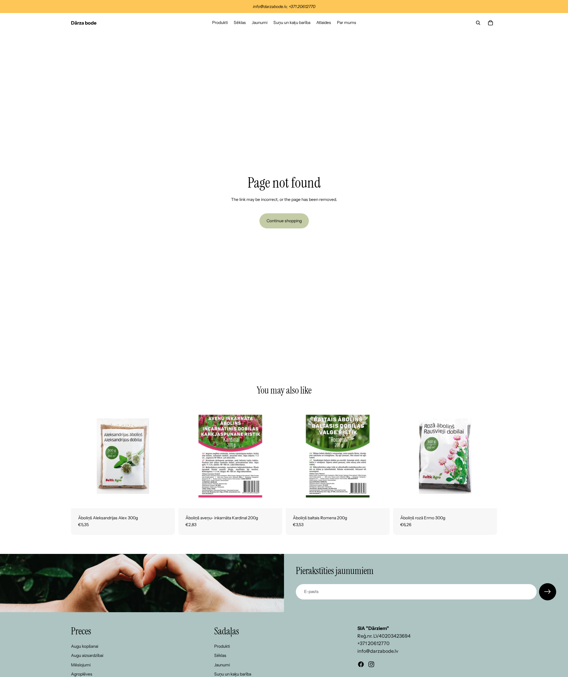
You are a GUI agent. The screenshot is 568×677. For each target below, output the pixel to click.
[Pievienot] (165, 499)
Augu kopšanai (84, 646)
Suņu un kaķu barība (232, 674)
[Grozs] (490, 22)
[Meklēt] (478, 22)
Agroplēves (81, 674)
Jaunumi (222, 665)
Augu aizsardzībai (87, 655)
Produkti (222, 646)
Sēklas (220, 655)
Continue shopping (284, 220)
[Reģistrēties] (547, 591)
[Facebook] (360, 664)
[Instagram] (371, 664)
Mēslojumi (81, 665)
